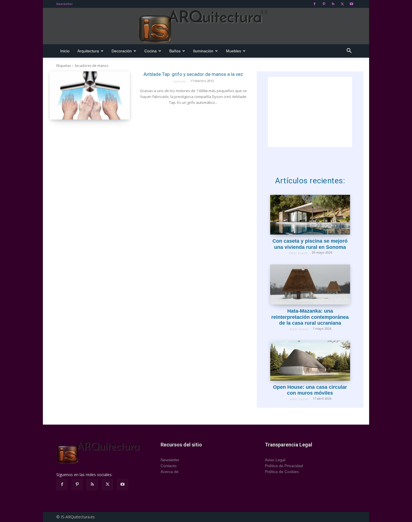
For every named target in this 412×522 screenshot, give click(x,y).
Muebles (233, 51)
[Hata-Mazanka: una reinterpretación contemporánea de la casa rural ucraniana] (310, 284)
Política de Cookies (282, 471)
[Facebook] (314, 4)
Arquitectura (88, 51)
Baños (174, 51)
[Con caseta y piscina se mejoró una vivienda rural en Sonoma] (310, 215)
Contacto (169, 466)
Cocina (150, 51)
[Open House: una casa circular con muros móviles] (310, 361)
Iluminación (203, 51)
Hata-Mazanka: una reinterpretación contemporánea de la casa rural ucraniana (310, 317)
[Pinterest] (324, 4)
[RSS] (333, 4)
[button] (349, 51)
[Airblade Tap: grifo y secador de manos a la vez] (90, 95)
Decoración (122, 51)
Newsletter (64, 4)
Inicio (65, 51)
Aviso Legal (275, 460)
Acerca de (170, 471)
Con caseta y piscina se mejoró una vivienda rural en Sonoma (310, 244)
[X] (342, 4)
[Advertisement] (310, 112)
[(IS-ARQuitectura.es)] (206, 26)
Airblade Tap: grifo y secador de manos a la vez (193, 74)
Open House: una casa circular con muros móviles (310, 390)
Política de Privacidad (284, 466)
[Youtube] (351, 4)
